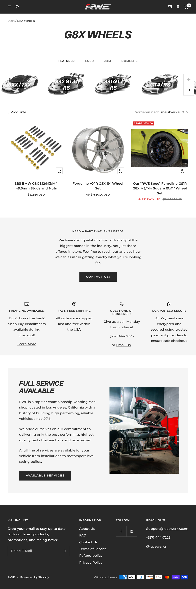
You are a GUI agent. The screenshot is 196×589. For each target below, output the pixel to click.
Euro (89, 61)
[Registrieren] (64, 551)
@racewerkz (156, 546)
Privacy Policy (91, 562)
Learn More (26, 344)
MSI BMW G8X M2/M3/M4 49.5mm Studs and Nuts (36, 186)
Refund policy (91, 555)
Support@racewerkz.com (167, 529)
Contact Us (88, 542)
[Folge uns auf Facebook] (121, 531)
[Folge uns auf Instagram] (131, 531)
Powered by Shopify (34, 577)
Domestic (129, 61)
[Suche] (17, 7)
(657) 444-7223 (158, 537)
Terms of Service (93, 549)
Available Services (45, 475)
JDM (107, 61)
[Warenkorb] (186, 7)
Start (11, 21)
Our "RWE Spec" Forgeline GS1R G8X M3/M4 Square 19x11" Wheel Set (160, 188)
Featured (66, 61)
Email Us (123, 345)
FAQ (82, 535)
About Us (87, 529)
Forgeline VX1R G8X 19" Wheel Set (98, 186)
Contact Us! (98, 276)
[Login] (178, 6)
